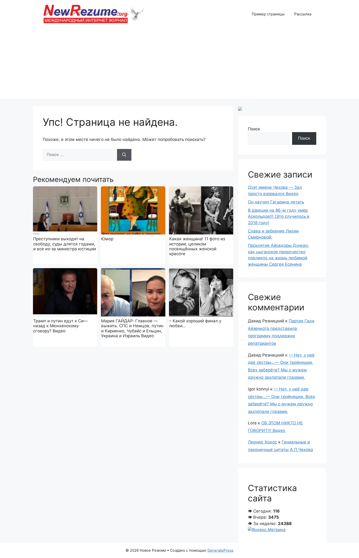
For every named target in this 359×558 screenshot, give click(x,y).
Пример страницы (268, 14)
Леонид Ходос (262, 442)
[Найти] (124, 155)
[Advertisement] (179, 65)
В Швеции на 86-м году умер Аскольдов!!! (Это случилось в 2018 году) (278, 216)
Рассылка (302, 14)
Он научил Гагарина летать (276, 202)
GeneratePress (220, 550)
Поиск (254, 128)
